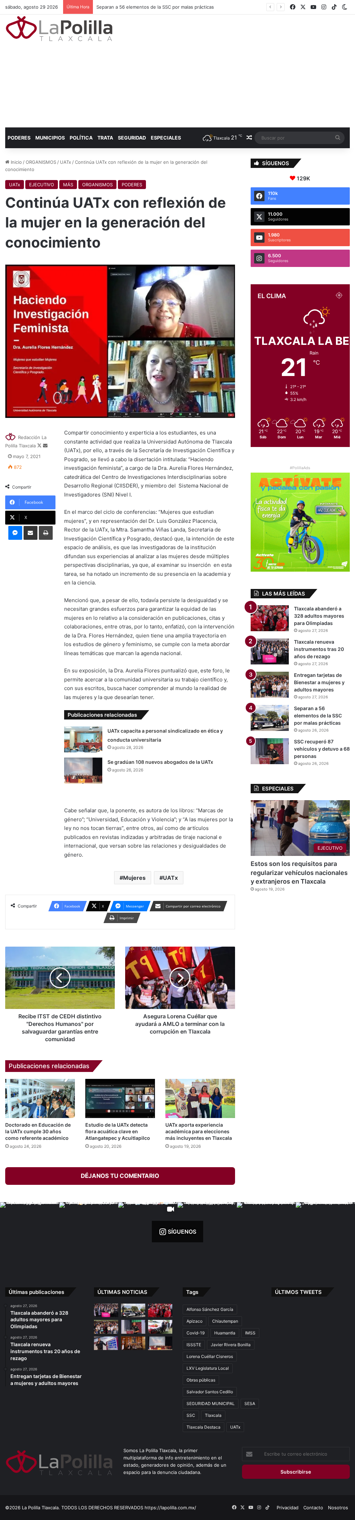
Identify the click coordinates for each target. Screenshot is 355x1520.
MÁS (68, 184)
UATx (65, 162)
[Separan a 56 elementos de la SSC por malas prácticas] (270, 718)
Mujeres (134, 877)
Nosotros (338, 1507)
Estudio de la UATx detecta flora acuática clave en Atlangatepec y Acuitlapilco (117, 1131)
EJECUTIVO (41, 184)
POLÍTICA (81, 138)
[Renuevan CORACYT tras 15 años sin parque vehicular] (160, 1326)
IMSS (250, 1332)
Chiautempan (225, 1321)
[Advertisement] (239, 69)
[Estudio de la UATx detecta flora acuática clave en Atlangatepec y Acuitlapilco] (120, 1098)
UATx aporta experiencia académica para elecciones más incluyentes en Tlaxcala (198, 1131)
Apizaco (194, 1321)
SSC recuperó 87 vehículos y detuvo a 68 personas (322, 749)
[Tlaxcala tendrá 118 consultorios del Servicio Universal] (133, 1343)
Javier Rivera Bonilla (231, 1344)
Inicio (15, 162)
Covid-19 (196, 1332)
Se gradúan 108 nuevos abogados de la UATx (160, 762)
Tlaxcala (213, 1415)
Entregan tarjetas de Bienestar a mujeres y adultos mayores (319, 682)
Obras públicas (201, 1380)
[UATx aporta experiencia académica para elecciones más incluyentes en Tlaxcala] (200, 1098)
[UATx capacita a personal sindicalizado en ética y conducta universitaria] (83, 739)
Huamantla (224, 1332)
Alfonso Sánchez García (210, 1309)
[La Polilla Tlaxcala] (59, 28)
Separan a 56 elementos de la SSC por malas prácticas (148, 7)
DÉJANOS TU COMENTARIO (120, 1175)
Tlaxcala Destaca (203, 1427)
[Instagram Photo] (29, 1231)
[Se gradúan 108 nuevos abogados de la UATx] (83, 771)
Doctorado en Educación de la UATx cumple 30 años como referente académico (38, 1131)
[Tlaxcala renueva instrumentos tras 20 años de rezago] (270, 651)
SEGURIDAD (132, 138)
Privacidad (287, 1507)
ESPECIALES (166, 138)
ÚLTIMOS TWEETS (298, 1292)
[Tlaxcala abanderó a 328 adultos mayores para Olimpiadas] (270, 618)
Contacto (313, 1507)
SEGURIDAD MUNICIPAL (211, 1403)
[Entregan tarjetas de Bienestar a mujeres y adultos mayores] (270, 685)
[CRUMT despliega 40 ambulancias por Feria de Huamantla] (106, 1343)
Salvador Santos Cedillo (210, 1391)
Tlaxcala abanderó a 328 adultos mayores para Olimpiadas (319, 616)
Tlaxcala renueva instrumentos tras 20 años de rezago (319, 649)
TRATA (105, 138)
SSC (191, 1415)
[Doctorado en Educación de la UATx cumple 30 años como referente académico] (40, 1098)
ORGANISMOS (41, 162)
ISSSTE (194, 1344)
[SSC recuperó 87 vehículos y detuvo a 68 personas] (270, 751)
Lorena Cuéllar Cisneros (210, 1356)
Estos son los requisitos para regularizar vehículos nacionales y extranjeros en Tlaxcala (299, 872)
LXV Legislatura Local (208, 1368)
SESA (249, 1403)
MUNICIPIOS (50, 138)
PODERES (19, 138)
